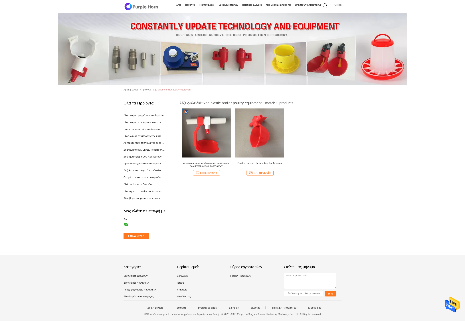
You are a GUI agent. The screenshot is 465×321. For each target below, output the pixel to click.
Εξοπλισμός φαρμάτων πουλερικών (144, 115)
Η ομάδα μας (184, 296)
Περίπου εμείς (206, 5)
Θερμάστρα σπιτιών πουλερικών (142, 177)
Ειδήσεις (234, 307)
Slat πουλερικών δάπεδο (138, 184)
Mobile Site (314, 307)
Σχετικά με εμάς (207, 307)
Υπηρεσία (182, 289)
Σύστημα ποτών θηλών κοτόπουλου (144, 149)
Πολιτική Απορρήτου (284, 307)
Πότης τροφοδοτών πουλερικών (142, 129)
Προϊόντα (190, 5)
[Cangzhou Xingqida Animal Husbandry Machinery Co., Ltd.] (141, 6)
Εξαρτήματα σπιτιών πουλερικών (142, 191)
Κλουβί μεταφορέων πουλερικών (142, 198)
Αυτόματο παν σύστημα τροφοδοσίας (144, 142)
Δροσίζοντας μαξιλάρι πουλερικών (143, 163)
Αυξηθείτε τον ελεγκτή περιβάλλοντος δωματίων (144, 170)
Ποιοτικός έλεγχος (252, 5)
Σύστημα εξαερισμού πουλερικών (142, 156)
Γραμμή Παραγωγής (240, 275)
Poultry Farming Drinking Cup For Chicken (259, 163)
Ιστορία (181, 282)
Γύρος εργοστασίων (228, 5)
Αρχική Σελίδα (154, 307)
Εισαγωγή (182, 275)
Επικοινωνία (136, 236)
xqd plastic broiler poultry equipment (172, 89)
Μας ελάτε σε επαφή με (278, 5)
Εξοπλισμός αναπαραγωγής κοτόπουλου (144, 135)
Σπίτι (178, 5)
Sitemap (255, 307)
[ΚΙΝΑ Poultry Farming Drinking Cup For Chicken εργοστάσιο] (259, 133)
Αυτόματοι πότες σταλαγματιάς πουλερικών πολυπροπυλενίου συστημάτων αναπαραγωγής (206, 164)
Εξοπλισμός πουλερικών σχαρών (142, 122)
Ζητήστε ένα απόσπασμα (308, 5)
